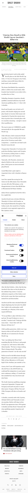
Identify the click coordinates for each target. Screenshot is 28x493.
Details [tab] (14, 219)
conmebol (3, 425)
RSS (24, 489)
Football (10, 6)
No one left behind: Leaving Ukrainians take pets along (12, 450)
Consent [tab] (5, 219)
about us (13, 489)
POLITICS (7, 466)
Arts (21, 471)
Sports (4, 6)
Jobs (3, 489)
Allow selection (14, 272)
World (7, 468)
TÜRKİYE (21, 466)
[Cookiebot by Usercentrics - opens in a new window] (17, 216)
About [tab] (23, 219)
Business (21, 468)
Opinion (21, 473)
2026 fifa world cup (19, 425)
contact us (19, 489)
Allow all (14, 267)
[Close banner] (25, 215)
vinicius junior (10, 425)
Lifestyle (7, 471)
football (3, 428)
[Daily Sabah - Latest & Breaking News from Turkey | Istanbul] (14, 3)
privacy (7, 489)
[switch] (21, 250)
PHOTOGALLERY (8, 453)
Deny (14, 276)
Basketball (19, 6)
